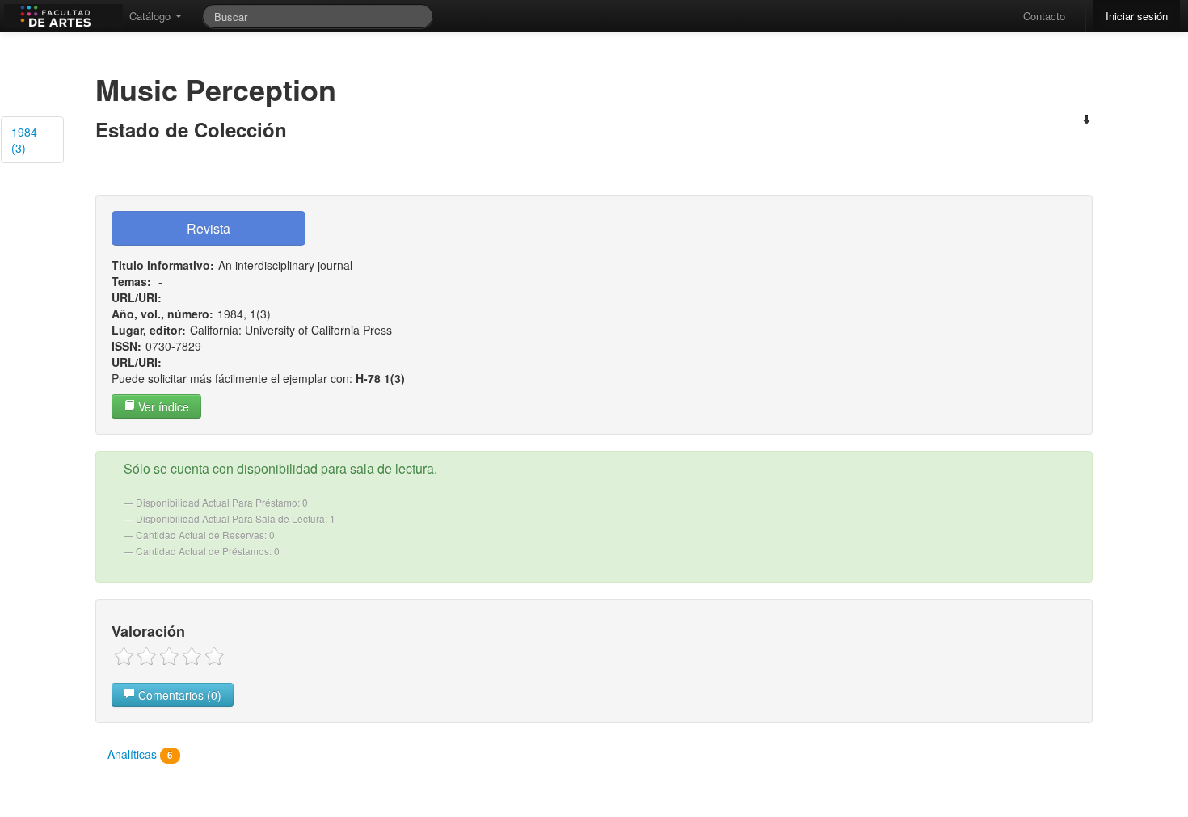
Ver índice (162, 406)
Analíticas (140, 754)
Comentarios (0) (178, 695)
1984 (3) (24, 140)
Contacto (1044, 15)
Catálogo (151, 15)
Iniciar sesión (1137, 15)
